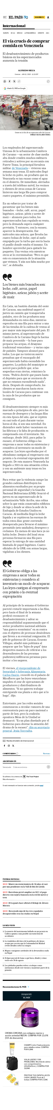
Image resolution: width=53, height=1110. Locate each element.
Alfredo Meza (26, 70)
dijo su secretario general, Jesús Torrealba (26, 729)
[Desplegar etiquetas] (48, 767)
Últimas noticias (11, 879)
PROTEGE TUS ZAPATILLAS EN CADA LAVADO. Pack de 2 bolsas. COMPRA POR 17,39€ (37, 1077)
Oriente (41, 33)
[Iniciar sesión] (48, 17)
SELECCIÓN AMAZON (26, 996)
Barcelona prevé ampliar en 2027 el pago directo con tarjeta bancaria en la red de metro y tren (25, 895)
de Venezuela (20, 168)
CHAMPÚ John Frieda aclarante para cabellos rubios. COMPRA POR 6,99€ (37, 1047)
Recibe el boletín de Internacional (20, 741)
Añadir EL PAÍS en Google (16, 88)
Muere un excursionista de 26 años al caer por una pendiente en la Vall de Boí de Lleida (25, 885)
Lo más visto (9, 925)
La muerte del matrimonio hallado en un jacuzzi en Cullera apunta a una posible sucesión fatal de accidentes (26, 933)
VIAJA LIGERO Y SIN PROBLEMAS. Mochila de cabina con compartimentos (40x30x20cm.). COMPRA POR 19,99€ (37, 1063)
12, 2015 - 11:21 (30, 74)
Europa (6, 33)
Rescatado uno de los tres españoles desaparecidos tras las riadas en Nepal (23, 912)
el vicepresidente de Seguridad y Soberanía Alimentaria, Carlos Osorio (24, 671)
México (19, 33)
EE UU (13, 33)
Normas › (46, 754)
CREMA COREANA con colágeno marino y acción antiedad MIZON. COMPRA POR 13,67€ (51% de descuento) (26, 1035)
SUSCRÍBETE (39, 17)
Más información (8, 779)
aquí (41, 785)
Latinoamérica (30, 33)
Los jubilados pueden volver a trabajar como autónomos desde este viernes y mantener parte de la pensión (27, 967)
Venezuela (7, 767)
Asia (47, 33)
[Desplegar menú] (5, 17)
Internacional (14, 26)
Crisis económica (20, 767)
